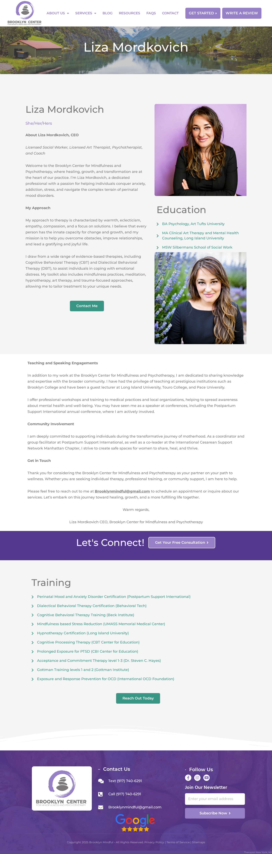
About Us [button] (56, 13)
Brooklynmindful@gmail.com (122, 491)
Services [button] (83, 13)
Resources (129, 13)
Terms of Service (178, 842)
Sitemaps (198, 842)
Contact (170, 13)
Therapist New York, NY (258, 852)
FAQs (151, 13)
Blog (108, 13)
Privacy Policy (154, 842)
